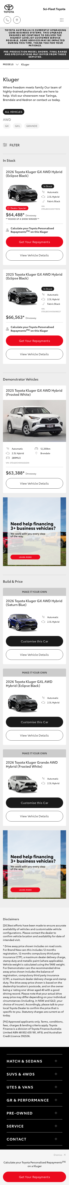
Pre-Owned (20, 1112)
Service (15, 1125)
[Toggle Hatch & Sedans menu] (55, 1060)
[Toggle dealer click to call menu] (7, 20)
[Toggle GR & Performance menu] (55, 1099)
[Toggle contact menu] (55, 1112)
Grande (32, 126)
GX (7, 126)
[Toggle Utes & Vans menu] (55, 1086)
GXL (17, 126)
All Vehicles (13, 112)
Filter (15, 144)
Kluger (16, 64)
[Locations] (17, 20)
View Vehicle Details (34, 255)
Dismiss (58, 1154)
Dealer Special (18, 207)
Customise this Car (34, 641)
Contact (16, 1138)
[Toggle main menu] (61, 20)
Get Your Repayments (34, 242)
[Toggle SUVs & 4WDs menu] (55, 1073)
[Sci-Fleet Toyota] (9, 8)
